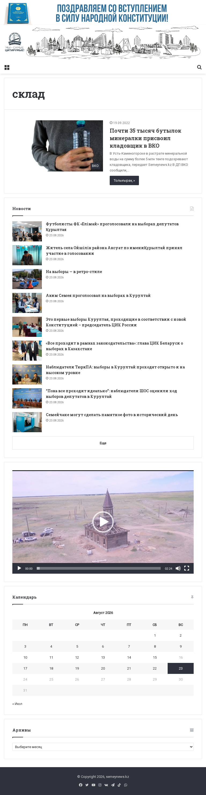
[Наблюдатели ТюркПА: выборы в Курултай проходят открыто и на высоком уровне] (27, 374)
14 (129, 657)
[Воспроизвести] (19, 568)
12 (77, 657)
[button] (103, 522)
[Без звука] (178, 568)
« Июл (17, 704)
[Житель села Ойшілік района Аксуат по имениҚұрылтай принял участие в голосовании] (27, 255)
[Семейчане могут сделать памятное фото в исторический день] (27, 422)
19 (77, 668)
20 (103, 668)
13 (103, 657)
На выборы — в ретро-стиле (74, 271)
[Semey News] (103, 43)
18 (51, 668)
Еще (103, 443)
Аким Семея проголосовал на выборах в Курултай (98, 295)
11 (51, 657)
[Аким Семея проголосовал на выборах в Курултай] (27, 303)
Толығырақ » (124, 180)
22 (155, 668)
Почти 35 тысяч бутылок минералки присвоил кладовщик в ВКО (145, 138)
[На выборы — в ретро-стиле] (27, 279)
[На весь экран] (186, 568)
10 (25, 657)
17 (25, 668)
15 (155, 657)
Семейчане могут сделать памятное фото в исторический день (112, 414)
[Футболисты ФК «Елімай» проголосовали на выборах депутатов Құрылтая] (27, 231)
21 (129, 668)
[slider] (99, 568)
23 (181, 668)
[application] (103, 521)
